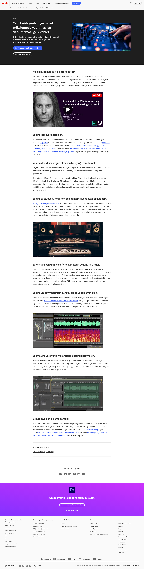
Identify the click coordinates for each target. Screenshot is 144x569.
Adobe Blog (121, 552)
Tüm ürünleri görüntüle (10, 546)
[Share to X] (65, 474)
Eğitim (63, 523)
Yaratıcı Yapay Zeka (9, 525)
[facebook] (20, 566)
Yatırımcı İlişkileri (122, 539)
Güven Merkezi (122, 544)
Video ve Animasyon (28, 8)
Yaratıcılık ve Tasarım (18, 3)
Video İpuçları (47, 3)
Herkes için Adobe (122, 550)
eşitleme (106, 142)
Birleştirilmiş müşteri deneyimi (40, 528)
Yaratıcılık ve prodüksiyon (39, 531)
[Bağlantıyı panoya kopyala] (83, 474)
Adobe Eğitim (93, 531)
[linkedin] (30, 566)
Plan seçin (76, 3)
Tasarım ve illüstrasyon (10, 530)
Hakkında (120, 526)
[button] (130, 3)
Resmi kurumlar (65, 528)
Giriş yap (137, 3)
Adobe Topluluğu (94, 528)
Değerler (120, 547)
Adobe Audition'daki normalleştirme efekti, (61, 300)
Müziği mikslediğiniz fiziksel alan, (46, 203)
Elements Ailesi (8, 541)
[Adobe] (5, 3)
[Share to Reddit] (78, 474)
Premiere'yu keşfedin (22, 54)
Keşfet (37, 8)
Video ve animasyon (9, 533)
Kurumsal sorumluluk (123, 536)
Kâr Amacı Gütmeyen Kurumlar (69, 526)
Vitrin (37, 3)
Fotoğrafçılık (8, 528)
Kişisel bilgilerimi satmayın (124, 565)
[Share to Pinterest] (74, 474)
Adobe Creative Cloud (15, 8)
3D (5, 538)
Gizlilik (96, 565)
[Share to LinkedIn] (69, 474)
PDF (6, 536)
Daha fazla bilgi (72, 510)
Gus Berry (49, 451)
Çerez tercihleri (113, 565)
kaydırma (44, 142)
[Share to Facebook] (60, 474)
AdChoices (136, 565)
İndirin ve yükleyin (94, 526)
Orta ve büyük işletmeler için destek (99, 534)
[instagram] (23, 566)
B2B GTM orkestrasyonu (39, 534)
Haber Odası (121, 534)
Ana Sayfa (5, 8)
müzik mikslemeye (91, 429)
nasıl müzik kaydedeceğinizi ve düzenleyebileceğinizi (58, 432)
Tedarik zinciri (121, 542)
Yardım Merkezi (93, 523)
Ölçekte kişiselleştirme (38, 523)
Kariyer (120, 528)
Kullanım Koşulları (103, 565)
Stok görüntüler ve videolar (11, 544)
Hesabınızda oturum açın (124, 523)
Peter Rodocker (39, 451)
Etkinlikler (120, 531)
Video (30, 3)
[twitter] (27, 566)
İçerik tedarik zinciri (38, 526)
